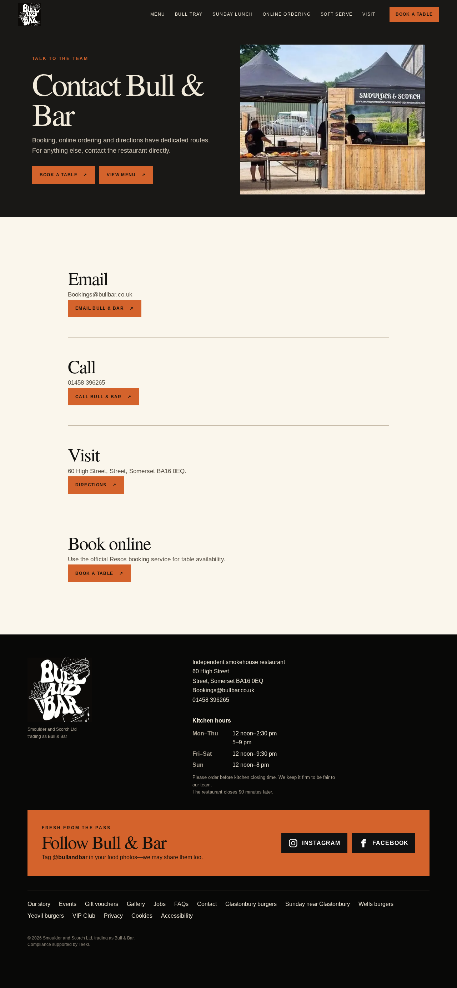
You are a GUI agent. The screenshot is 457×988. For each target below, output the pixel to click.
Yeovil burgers (45, 916)
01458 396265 (210, 700)
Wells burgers (375, 904)
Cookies (141, 916)
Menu (157, 14)
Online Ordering (287, 14)
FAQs (181, 904)
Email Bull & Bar (104, 308)
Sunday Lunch (232, 14)
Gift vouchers (101, 904)
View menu (126, 175)
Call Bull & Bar (103, 397)
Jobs (160, 904)
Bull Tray (189, 14)
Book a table (414, 14)
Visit (368, 14)
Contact (207, 904)
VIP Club (83, 916)
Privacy (113, 916)
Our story (38, 904)
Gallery (136, 904)
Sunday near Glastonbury (317, 904)
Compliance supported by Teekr (58, 944)
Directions (95, 485)
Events (67, 904)
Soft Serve (337, 14)
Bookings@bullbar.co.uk (223, 690)
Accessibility (177, 916)
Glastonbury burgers (251, 904)
